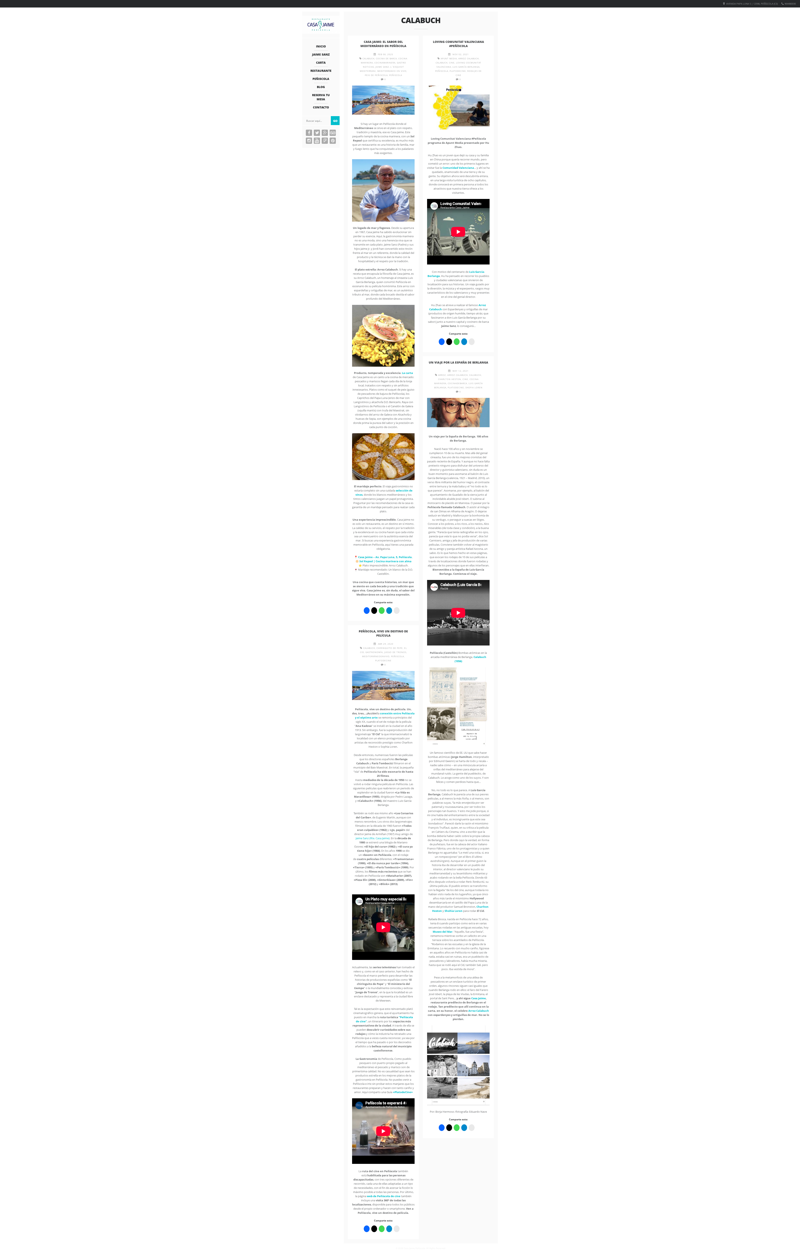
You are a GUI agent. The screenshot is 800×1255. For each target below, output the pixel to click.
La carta (407, 373)
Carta (321, 63)
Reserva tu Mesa (321, 97)
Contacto (321, 107)
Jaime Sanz (321, 54)
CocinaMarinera (384, 62)
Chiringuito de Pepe (389, 648)
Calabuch (368, 58)
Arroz (442, 375)
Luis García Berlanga (466, 66)
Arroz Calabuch (468, 58)
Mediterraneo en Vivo (391, 71)
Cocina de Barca (386, 58)
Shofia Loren (473, 387)
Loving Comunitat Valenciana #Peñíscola (458, 44)
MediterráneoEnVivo (376, 656)
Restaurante (320, 71)
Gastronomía (374, 652)
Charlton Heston (449, 379)
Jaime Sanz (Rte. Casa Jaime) (373, 838)
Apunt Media (449, 58)
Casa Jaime (478, 998)
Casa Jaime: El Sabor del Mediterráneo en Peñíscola (383, 44)
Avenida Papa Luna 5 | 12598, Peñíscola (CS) (752, 3)
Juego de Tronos (395, 652)
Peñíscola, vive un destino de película (383, 633)
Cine (452, 62)
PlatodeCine (458, 71)
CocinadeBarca (457, 383)
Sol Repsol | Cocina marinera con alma (385, 561)
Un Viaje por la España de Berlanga (458, 362)
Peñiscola (320, 79)
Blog (321, 87)
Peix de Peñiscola (376, 75)
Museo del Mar (442, 931)
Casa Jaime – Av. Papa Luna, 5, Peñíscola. (385, 557)
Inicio (321, 46)
